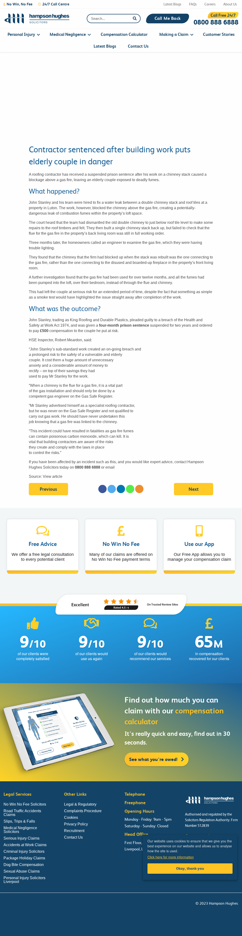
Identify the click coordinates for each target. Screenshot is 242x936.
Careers (210, 4)
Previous (48, 489)
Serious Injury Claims (21, 838)
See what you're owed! (154, 759)
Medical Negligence (68, 34)
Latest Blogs (172, 4)
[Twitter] (112, 489)
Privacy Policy (76, 824)
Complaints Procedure (83, 811)
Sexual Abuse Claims (22, 871)
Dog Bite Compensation (24, 865)
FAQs (193, 4)
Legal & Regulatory (80, 804)
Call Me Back (168, 18)
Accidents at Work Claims (25, 845)
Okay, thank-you (190, 868)
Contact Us (138, 46)
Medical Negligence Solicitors (20, 830)
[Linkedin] (121, 489)
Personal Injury (21, 34)
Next (194, 489)
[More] (139, 489)
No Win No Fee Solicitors (25, 804)
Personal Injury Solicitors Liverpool (24, 880)
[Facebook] (102, 489)
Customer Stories (218, 34)
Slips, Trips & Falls (19, 821)
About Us (230, 4)
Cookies (71, 817)
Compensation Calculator (124, 34)
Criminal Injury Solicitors (24, 851)
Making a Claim (173, 34)
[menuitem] (22, 34)
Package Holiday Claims (24, 858)
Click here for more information (170, 857)
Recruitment (74, 831)
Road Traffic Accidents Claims (22, 813)
